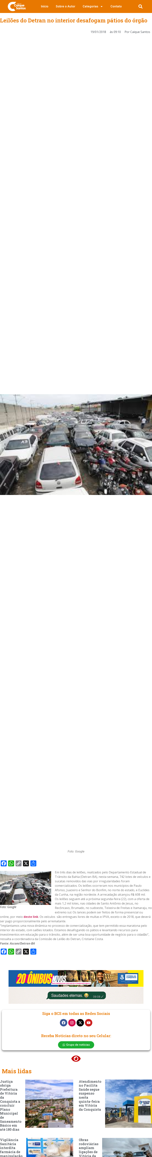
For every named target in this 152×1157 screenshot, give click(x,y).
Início (44, 6)
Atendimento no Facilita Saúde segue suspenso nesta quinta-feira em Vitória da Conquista (90, 1095)
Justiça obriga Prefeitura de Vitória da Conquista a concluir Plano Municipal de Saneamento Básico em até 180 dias (11, 1105)
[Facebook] (63, 1022)
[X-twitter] (80, 1022)
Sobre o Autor (65, 6)
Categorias (90, 6)
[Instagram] (72, 1022)
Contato (116, 6)
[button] (140, 6)
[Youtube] (88, 1022)
